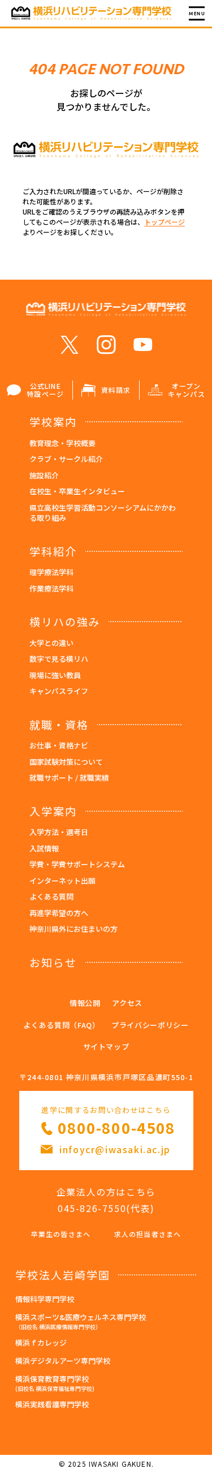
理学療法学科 (51, 572)
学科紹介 (53, 551)
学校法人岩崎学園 (62, 1274)
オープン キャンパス (186, 390)
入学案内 (53, 811)
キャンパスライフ (58, 691)
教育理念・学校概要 (62, 443)
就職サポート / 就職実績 (69, 777)
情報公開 (85, 1002)
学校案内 (53, 421)
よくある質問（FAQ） (61, 1025)
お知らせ (53, 962)
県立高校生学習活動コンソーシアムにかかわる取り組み (102, 513)
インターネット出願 (62, 880)
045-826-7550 (92, 1208)
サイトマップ (106, 1046)
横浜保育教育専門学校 (54, 1383)
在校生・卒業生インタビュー (77, 491)
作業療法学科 (51, 588)
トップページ (164, 221)
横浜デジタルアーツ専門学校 (62, 1360)
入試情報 (44, 848)
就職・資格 (59, 724)
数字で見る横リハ (58, 658)
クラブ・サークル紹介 (66, 458)
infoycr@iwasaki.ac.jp (115, 1149)
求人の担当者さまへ (147, 1234)
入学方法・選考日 (58, 832)
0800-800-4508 (116, 1127)
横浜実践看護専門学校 (52, 1404)
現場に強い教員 (55, 675)
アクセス (127, 1002)
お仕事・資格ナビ (58, 745)
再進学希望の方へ (58, 912)
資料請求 (116, 390)
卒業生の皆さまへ (61, 1234)
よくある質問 (51, 896)
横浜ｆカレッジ (41, 1342)
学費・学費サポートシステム (77, 864)
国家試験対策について (66, 761)
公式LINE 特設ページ (45, 390)
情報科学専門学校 (44, 1299)
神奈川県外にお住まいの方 (73, 928)
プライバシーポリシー (150, 1025)
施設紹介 (44, 475)
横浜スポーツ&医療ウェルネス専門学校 (80, 1321)
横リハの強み (64, 621)
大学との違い (51, 642)
